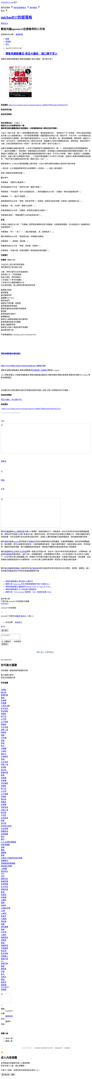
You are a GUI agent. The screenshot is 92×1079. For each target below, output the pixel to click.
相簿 (7, 39)
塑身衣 (3, 461)
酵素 (2, 821)
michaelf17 (5, 603)
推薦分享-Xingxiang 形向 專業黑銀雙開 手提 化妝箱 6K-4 (27, 584)
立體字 (3, 900)
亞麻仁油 (4, 810)
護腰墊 (3, 853)
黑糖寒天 (4, 861)
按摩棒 (3, 940)
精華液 (3, 969)
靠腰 (2, 847)
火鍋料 (3, 751)
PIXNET (29, 1048)
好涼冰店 (4, 708)
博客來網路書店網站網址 (11, 353)
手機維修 (4, 948)
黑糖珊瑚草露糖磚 (8, 863)
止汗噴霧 (4, 722)
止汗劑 (3, 719)
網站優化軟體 (6, 866)
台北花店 (4, 887)
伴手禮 (3, 738)
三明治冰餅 (5, 706)
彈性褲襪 (4, 927)
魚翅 (2, 759)
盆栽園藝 (4, 834)
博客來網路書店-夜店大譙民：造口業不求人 (31, 53)
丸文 (2, 489)
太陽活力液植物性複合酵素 (11, 858)
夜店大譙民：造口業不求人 (11, 400)
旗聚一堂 (4, 730)
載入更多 (5, 630)
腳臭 (2, 698)
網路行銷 (4, 959)
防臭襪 (3, 703)
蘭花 (2, 839)
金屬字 (3, 905)
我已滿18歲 (5, 1074)
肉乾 (2, 743)
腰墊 (2, 850)
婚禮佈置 (4, 881)
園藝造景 (4, 831)
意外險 (3, 823)
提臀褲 (3, 990)
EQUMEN (5, 987)
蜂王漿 (3, 813)
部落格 (8, 42)
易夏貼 (3, 714)
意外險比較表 (6, 826)
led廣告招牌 (5, 908)
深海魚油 (4, 818)
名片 (7, 44)
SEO (2, 873)
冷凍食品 (4, 756)
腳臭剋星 (20, 531)
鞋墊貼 (3, 724)
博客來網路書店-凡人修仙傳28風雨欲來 (20, 589)
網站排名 (4, 871)
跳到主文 (4, 23)
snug (2, 421)
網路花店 (4, 879)
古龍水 (3, 977)
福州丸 (3, 754)
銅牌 (2, 903)
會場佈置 (4, 884)
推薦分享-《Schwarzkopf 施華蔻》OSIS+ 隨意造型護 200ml (28, 592)
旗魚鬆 (9, 554)
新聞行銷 (4, 963)
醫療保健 (19, 34)
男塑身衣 (32, 541)
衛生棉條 (4, 953)
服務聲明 (67, 1048)
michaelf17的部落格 (16, 17)
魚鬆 (2, 480)
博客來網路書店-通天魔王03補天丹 (19, 581)
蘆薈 (2, 966)
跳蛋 (2, 943)
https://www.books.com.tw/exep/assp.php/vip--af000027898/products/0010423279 (38, 105)
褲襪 (2, 924)
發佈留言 (5, 644)
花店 (2, 876)
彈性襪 (3, 921)
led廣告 (4, 913)
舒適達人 (17, 568)
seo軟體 (4, 869)
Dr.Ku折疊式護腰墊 (8, 842)
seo (2, 961)
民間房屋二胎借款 (39, 370)
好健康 (3, 805)
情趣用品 (4, 937)
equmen (16, 541)
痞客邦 (17, 616)
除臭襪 (7, 531)
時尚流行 (18, 622)
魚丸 (2, 746)
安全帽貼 (4, 711)
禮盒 (2, 735)
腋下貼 (3, 716)
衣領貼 (3, 690)
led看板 (4, 919)
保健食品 (4, 807)
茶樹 (2, 971)
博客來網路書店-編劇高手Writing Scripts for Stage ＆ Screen (28, 587)
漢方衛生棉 (34, 568)
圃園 (2, 980)
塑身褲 (3, 985)
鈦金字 (3, 916)
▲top (3, 626)
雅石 (2, 837)
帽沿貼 (3, 692)
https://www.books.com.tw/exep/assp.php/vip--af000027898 (23, 366)
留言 (22, 616)
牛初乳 (3, 815)
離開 (12, 1074)
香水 (2, 974)
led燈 (3, 911)
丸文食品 (22, 551)
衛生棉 (7, 568)
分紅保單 (4, 829)
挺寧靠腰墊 (5, 845)
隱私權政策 (58, 1048)
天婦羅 (3, 748)
